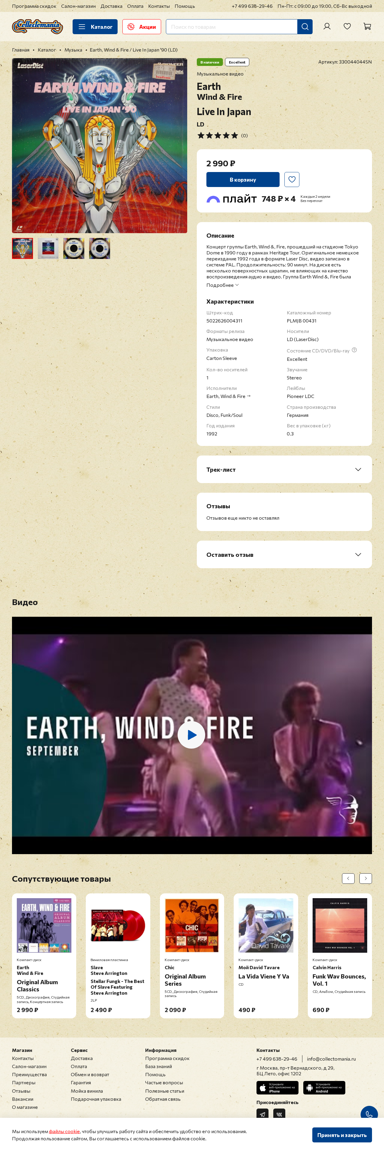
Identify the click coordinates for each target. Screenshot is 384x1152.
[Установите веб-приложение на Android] (324, 1087)
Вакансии (22, 1099)
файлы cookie (64, 1131)
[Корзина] (367, 26)
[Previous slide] (21, 145)
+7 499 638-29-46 (252, 6)
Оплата (135, 6)
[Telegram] (262, 1115)
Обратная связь (163, 1099)
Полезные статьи (164, 1091)
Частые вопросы (164, 1082)
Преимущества (29, 1074)
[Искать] (305, 26)
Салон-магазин (78, 6)
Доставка (111, 6)
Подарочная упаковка (96, 1099)
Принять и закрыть (342, 1135)
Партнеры (23, 1082)
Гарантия (81, 1082)
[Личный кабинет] (327, 26)
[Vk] (279, 1115)
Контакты (159, 6)
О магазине (25, 1107)
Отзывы (21, 1091)
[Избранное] (347, 26)
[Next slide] (177, 145)
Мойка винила (87, 1091)
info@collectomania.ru (331, 1058)
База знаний (158, 1066)
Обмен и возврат (90, 1074)
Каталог (101, 26)
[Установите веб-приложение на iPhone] (277, 1087)
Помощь (185, 6)
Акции (147, 26)
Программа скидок (34, 6)
